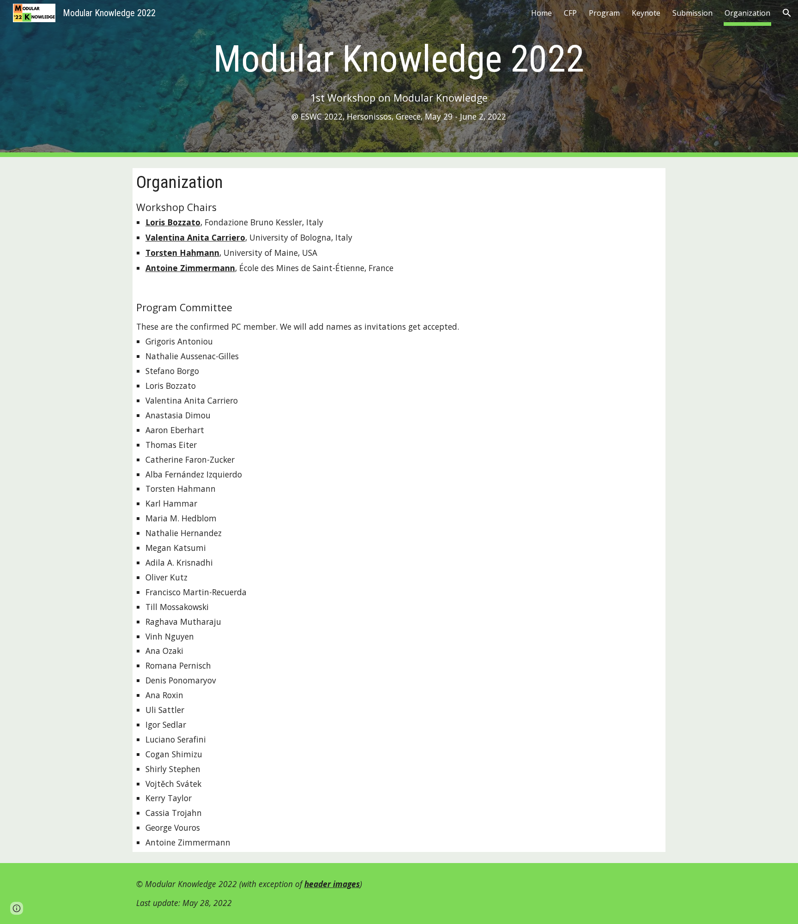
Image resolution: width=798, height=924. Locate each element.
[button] (787, 13)
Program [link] (604, 13)
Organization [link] (747, 13)
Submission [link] (692, 13)
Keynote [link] (646, 13)
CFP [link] (570, 13)
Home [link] (541, 13)
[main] (399, 78)
